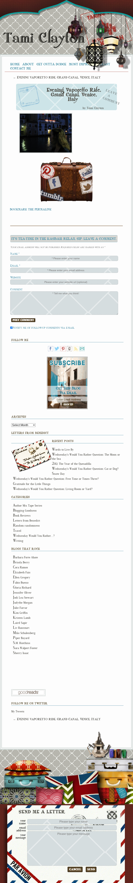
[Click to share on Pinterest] (48, 171)
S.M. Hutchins (21, 643)
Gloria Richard (22, 587)
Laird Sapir (20, 622)
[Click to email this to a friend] (85, 172)
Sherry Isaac (21, 653)
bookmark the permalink (30, 209)
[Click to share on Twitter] (85, 187)
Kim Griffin (20, 612)
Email (14, 265)
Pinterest (63, 348)
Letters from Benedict (31, 455)
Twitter (57, 348)
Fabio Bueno (20, 582)
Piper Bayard (21, 638)
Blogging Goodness (25, 510)
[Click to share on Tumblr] (52, 195)
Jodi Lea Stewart (23, 597)
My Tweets (17, 711)
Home (15, 64)
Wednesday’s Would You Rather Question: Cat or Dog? (85, 468)
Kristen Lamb (21, 617)
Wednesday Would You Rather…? (34, 535)
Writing (18, 540)
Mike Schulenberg (24, 633)
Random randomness (26, 525)
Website (15, 277)
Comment (16, 289)
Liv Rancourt (21, 627)
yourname (22, 822)
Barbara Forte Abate (25, 557)
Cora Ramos (20, 567)
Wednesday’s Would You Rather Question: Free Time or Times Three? (56, 478)
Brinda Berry (21, 562)
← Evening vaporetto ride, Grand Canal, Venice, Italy (56, 77)
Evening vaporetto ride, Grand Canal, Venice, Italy (74, 94)
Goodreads (69, 348)
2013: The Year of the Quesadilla (71, 463)
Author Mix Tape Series (27, 505)
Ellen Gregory (21, 577)
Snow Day (58, 473)
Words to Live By (63, 449)
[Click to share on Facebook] (54, 183)
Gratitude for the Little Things (31, 484)
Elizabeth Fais (21, 572)
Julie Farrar (20, 607)
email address (21, 829)
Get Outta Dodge (51, 64)
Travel (17, 530)
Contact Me (20, 68)
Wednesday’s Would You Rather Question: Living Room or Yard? (53, 489)
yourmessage (21, 836)
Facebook (50, 348)
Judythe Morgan (23, 602)
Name (14, 253)
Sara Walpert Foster (25, 648)
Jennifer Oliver (22, 592)
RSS (75, 348)
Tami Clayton (44, 38)
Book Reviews (21, 515)
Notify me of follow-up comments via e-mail (43, 327)
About (28, 64)
